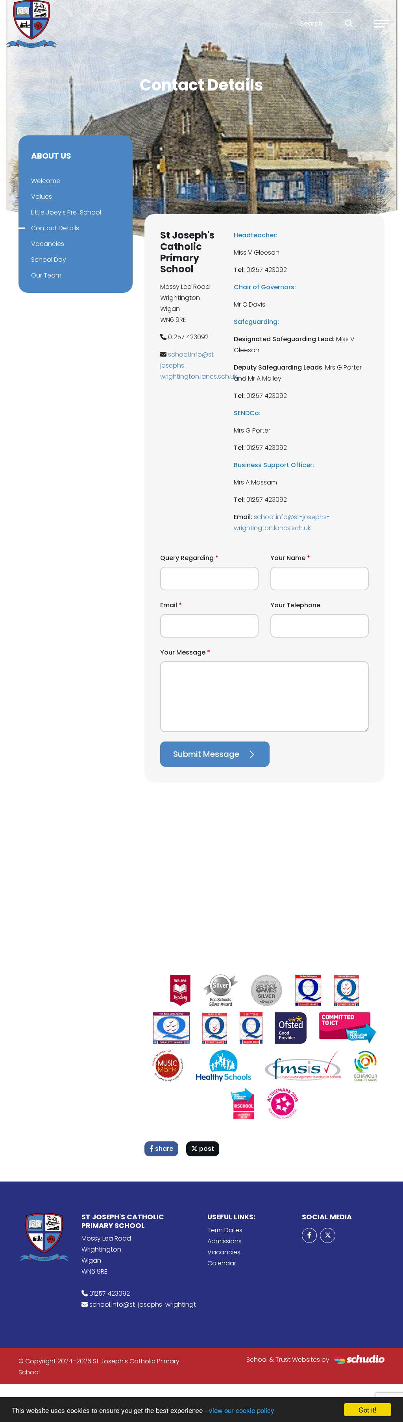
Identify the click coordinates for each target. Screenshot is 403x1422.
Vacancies (47, 243)
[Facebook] (309, 1235)
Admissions (224, 1241)
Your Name (287, 557)
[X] (327, 1235)
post (206, 1148)
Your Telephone (295, 605)
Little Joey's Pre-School (66, 212)
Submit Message (206, 754)
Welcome (45, 180)
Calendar (221, 1263)
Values (41, 196)
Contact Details (55, 228)
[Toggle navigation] (382, 23)
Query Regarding (187, 557)
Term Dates (224, 1230)
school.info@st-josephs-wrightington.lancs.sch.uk (165, 1304)
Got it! (368, 1410)
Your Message (182, 652)
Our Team (46, 275)
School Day (48, 259)
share (163, 1148)
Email (168, 605)
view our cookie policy (241, 1410)
